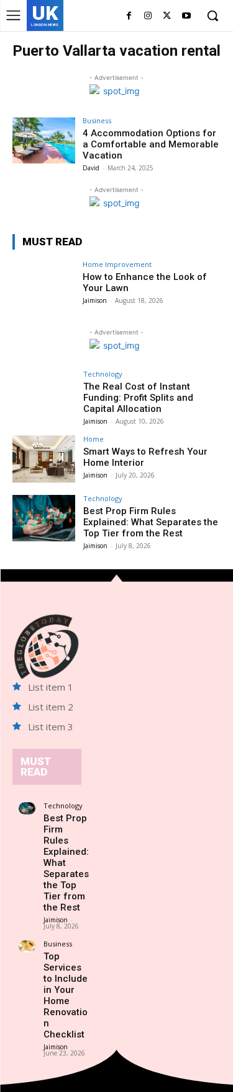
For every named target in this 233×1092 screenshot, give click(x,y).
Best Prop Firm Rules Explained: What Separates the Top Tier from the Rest (150, 522)
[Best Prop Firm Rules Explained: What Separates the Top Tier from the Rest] (43, 518)
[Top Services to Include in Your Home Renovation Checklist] (27, 946)
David (91, 168)
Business (97, 120)
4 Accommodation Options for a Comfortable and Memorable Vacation (151, 144)
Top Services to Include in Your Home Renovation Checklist (65, 995)
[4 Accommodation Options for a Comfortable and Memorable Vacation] (43, 140)
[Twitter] (166, 16)
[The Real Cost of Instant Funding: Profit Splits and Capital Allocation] (43, 393)
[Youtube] (186, 16)
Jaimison (95, 300)
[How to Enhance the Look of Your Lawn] (43, 284)
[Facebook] (129, 16)
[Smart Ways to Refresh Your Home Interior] (43, 458)
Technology (102, 373)
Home (93, 438)
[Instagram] (148, 16)
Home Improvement (117, 264)
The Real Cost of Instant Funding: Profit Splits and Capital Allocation (138, 397)
